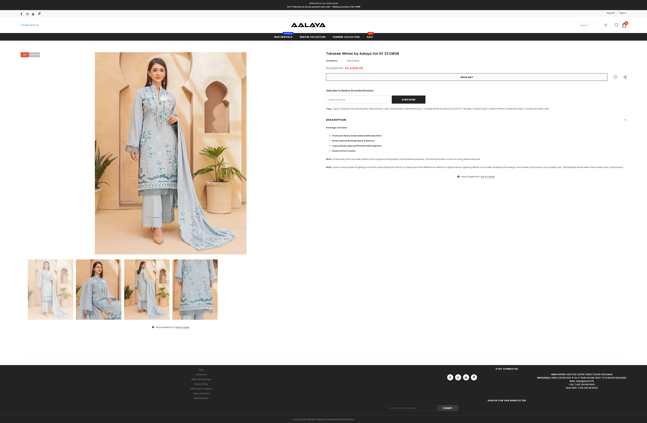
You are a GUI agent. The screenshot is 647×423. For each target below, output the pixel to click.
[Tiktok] (40, 13)
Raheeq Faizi (347, 419)
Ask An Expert (182, 327)
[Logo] (308, 25)
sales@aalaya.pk (30, 25)
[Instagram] (28, 14)
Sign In (622, 12)
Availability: (332, 60)
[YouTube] (34, 14)
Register (611, 12)
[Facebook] (23, 14)
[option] (171, 153)
